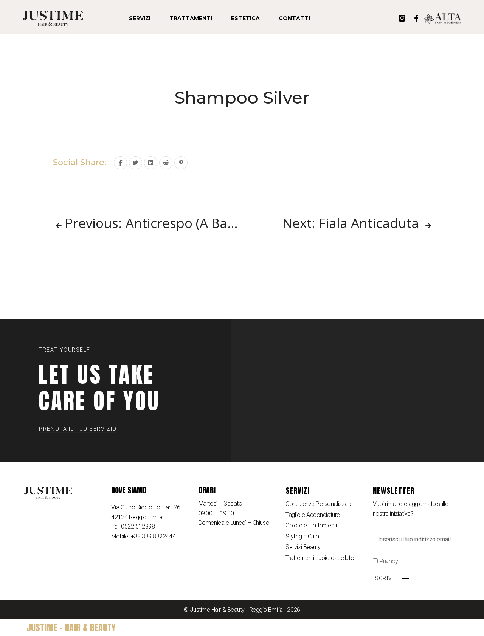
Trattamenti (190, 18)
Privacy (389, 561)
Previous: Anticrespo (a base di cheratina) (152, 223)
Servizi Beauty (303, 547)
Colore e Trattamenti (311, 525)
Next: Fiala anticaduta (352, 223)
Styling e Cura (302, 536)
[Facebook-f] (416, 18)
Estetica (245, 18)
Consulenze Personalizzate (319, 503)
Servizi (139, 18)
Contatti (294, 18)
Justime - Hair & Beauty (71, 627)
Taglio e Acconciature (312, 514)
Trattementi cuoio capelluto (319, 558)
